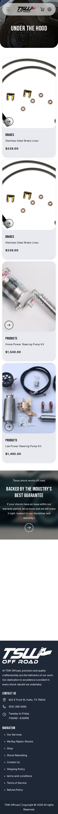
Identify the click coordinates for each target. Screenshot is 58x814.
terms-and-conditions (19, 775)
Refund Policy (15, 789)
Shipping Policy (16, 769)
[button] (8, 9)
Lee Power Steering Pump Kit (23, 446)
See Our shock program (29, 527)
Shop (10, 748)
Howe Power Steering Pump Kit (24, 344)
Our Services (14, 734)
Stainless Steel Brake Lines (21, 140)
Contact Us (13, 762)
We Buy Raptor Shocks (20, 741)
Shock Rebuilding (17, 755)
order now (9, 121)
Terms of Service (16, 782)
